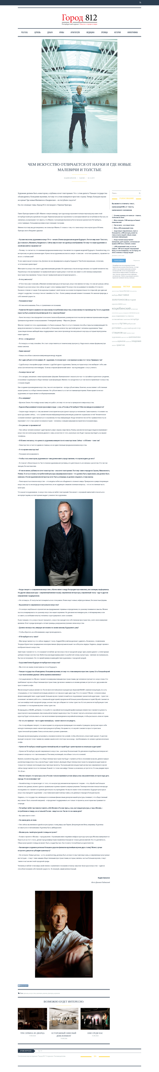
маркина (120, 313)
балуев (121, 291)
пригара (50, 993)
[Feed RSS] (139, 2)
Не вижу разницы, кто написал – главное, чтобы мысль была (126, 216)
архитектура (115, 291)
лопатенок (115, 313)
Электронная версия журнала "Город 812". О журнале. (36, 1056)
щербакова (128, 341)
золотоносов (119, 299)
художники (116, 337)
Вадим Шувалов (70, 178)
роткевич (116, 328)
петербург (134, 319)
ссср (139, 328)
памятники (126, 319)
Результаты (136, 260)
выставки (123, 295)
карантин (115, 304)
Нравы (61, 32)
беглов (126, 291)
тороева (129, 333)
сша (124, 333)
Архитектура (75, 32)
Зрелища (104, 32)
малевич (39, 993)
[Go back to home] (79, 18)
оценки (82, 178)
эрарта (114, 345)
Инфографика (133, 32)
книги (124, 304)
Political (24, 32)
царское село (124, 337)
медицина (126, 313)
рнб (128, 324)
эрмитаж (120, 345)
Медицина (90, 32)
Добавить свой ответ (118, 255)
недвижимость (121, 316)
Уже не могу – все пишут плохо (124, 225)
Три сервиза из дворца (32, 1033)
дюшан (26, 993)
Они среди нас (95, 1033)
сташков (117, 332)
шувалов (57, 993)
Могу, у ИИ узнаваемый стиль (123, 228)
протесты (115, 324)
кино (120, 304)
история (132, 300)
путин (123, 323)
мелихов (132, 313)
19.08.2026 (32, 1036)
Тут (39, 1051)
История (117, 32)
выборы (115, 295)
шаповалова (135, 337)
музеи (137, 313)
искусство (32, 993)
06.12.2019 (91, 178)
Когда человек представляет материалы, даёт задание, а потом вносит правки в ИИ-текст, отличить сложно (126, 242)
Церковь (37, 32)
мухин (114, 316)
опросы (130, 316)
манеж (45, 993)
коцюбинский (121, 308)
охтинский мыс (117, 319)
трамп (133, 333)
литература (134, 309)
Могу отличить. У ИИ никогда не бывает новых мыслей (126, 221)
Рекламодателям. (60, 1056)
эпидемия (136, 341)
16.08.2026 (95, 1036)
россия (133, 324)
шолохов (114, 341)
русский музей (130, 328)
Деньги (50, 32)
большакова (133, 291)
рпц (123, 328)
